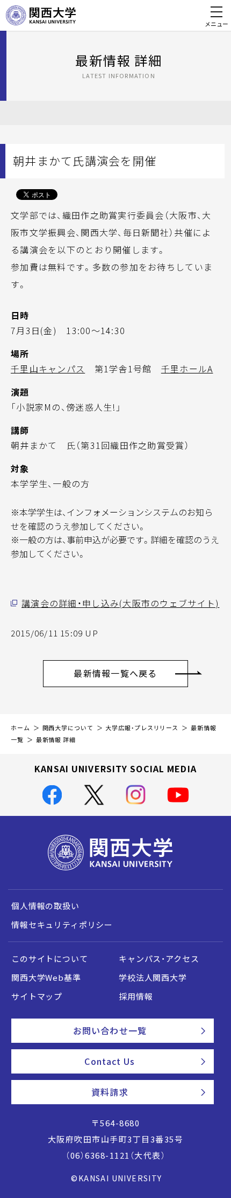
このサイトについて (49, 959)
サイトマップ (36, 996)
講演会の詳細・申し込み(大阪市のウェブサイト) (120, 603)
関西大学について (67, 727)
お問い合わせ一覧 (110, 1030)
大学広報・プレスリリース (141, 727)
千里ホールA (187, 368)
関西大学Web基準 (46, 978)
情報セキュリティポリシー (62, 925)
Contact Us (109, 1061)
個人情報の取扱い (45, 906)
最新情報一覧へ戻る (115, 673)
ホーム (20, 727)
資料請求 (109, 1091)
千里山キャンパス (48, 368)
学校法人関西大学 (153, 978)
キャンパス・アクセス (159, 959)
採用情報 (136, 996)
